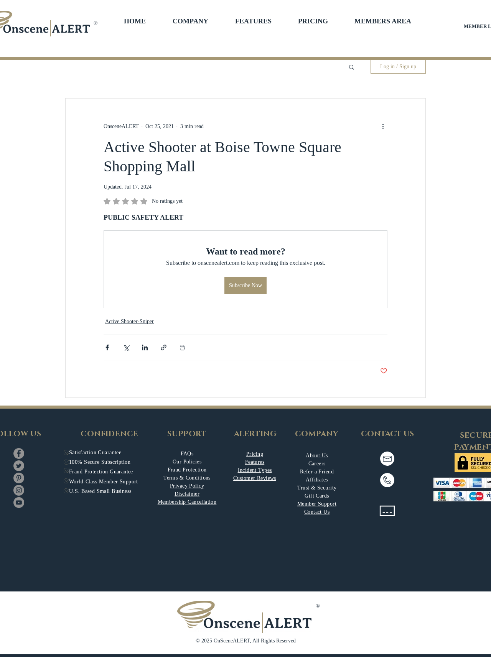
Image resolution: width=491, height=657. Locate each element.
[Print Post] (182, 347)
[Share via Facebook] (107, 347)
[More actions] (382, 126)
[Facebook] (18, 453)
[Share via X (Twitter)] (126, 347)
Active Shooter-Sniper (129, 321)
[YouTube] (18, 502)
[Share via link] (163, 347)
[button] (190, 21)
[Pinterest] (18, 478)
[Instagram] (18, 490)
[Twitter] (18, 465)
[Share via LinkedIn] (144, 347)
